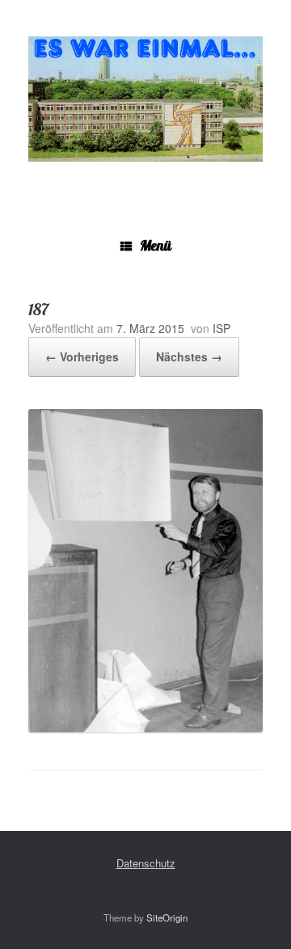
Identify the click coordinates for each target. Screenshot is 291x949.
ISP (221, 328)
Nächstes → (189, 356)
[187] (145, 728)
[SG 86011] (145, 99)
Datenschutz (145, 863)
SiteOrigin (167, 917)
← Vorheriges (82, 356)
